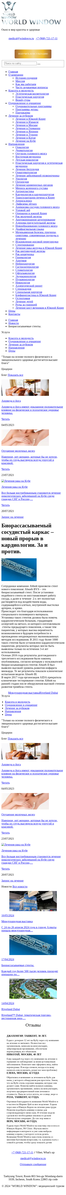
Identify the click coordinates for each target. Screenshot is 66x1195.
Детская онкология (26, 159)
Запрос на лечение (12, 516)
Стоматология (24, 269)
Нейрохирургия (24, 263)
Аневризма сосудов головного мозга (37, 207)
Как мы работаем (25, 84)
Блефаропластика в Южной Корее (35, 295)
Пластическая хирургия (29, 96)
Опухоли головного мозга (31, 153)
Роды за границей (26, 304)
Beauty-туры (22, 99)
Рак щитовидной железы (30, 251)
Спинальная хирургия (28, 292)
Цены (11, 310)
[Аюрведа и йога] (25, 394)
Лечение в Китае (25, 137)
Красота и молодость (21, 90)
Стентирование (24, 244)
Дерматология (24, 150)
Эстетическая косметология (32, 93)
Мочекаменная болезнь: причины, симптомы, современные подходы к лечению (37, 235)
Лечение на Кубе (25, 140)
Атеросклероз (23, 200)
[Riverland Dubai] (33, 989)
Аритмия (20, 260)
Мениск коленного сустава (31, 188)
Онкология (22, 147)
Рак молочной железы (28, 216)
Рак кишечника (24, 254)
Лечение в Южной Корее (30, 118)
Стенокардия (23, 288)
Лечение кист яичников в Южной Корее (39, 307)
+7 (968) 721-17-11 (47, 38)
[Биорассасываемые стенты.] (19, 580)
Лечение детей (24, 301)
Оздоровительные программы (33, 106)
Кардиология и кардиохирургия (34, 194)
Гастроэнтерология (27, 266)
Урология (21, 178)
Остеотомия (22, 298)
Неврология (22, 282)
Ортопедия (22, 181)
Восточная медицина (28, 156)
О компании (15, 74)
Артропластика (24, 191)
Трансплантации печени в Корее (35, 197)
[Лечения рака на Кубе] (15, 480)
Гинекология (23, 257)
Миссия (20, 81)
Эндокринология (25, 276)
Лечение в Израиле (27, 122)
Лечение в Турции (26, 134)
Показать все (15, 374)
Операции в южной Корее (31, 213)
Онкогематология (26, 172)
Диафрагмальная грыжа (29, 229)
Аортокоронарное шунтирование (35, 219)
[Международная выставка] (33, 901)
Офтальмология (24, 273)
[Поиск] (38, 64)
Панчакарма (22, 112)
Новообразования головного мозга (36, 225)
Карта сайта (8, 1191)
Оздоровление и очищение (24, 103)
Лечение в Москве (26, 125)
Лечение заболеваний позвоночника (37, 175)
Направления (16, 144)
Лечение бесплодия (27, 169)
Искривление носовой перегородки (36, 241)
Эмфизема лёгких (26, 203)
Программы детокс (26, 109)
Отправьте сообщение (33, 1164)
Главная (13, 71)
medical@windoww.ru (21, 38)
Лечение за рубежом (20, 115)
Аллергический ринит (28, 285)
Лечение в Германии (27, 128)
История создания (26, 77)
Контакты (14, 314)
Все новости (19, 886)
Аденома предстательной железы (35, 222)
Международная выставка (23, 692)
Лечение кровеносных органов (34, 184)
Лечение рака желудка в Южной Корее (38, 247)
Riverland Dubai (48, 692)
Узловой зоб (22, 210)
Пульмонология (24, 279)
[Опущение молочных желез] (25, 444)
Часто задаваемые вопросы (31, 87)
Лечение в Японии (26, 131)
